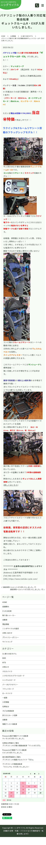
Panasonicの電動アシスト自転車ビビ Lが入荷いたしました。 (14, 751)
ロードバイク (7, 693)
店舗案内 (5, 607)
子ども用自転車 (8, 711)
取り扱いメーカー (9, 615)
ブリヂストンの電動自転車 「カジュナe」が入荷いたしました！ (16, 765)
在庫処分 (5, 707)
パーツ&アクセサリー (10, 685)
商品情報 (5, 624)
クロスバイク (7, 671)
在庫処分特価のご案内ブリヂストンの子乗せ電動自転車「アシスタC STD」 (22, 744)
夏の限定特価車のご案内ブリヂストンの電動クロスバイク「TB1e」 (18, 758)
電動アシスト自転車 (9, 724)
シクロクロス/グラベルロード (13, 676)
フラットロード (8, 689)
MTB (4, 663)
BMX (4, 658)
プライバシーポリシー (10, 637)
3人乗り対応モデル (27, 36)
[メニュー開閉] (42, 5)
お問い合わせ (7, 633)
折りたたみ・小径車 (9, 715)
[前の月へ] (29, 773)
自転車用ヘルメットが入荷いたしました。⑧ (26, 589)
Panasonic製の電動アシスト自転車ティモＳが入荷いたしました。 (15, 737)
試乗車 (4, 620)
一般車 (4, 698)
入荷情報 (13, 36)
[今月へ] (35, 773)
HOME (3, 36)
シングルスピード (9, 680)
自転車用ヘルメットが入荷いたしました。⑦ (19, 587)
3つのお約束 (7, 611)
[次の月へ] (40, 773)
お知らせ (5, 667)
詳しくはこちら (11, 485)
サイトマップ (7, 642)
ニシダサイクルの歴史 (10, 629)
